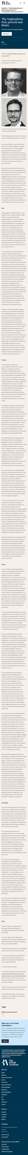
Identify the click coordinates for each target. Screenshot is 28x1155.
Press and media (6, 1087)
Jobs (3, 1099)
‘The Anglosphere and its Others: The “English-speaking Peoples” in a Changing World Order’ (14, 974)
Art (2, 1097)
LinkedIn (4, 1112)
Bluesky (4, 1119)
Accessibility (5, 1137)
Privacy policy (5, 1146)
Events (3, 1080)
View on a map (5, 1134)
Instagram (4, 1114)
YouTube (4, 1117)
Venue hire (4, 1102)
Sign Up (5, 1041)
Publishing (4, 8)
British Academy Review (15, 8)
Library (3, 1104)
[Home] (6, 3)
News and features (6, 1084)
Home (3, 1072)
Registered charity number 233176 (10, 1141)
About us (4, 1075)
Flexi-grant (4, 1082)
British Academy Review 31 (9, 10)
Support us (4, 1089)
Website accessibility (7, 1151)
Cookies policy (5, 1149)
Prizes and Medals (6, 1092)
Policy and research (7, 1077)
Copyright (4, 1144)
